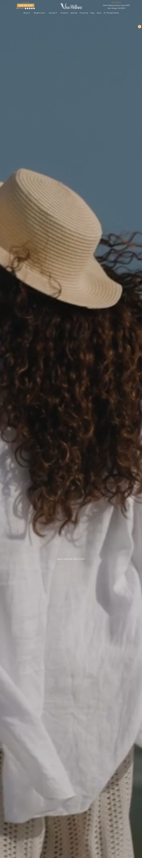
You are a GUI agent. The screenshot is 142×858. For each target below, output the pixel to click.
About (25, 13)
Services (52, 13)
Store (99, 13)
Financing (84, 13)
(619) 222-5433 (25, 5)
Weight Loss (39, 13)
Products (64, 13)
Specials (74, 13)
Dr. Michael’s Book (111, 13)
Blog (92, 13)
